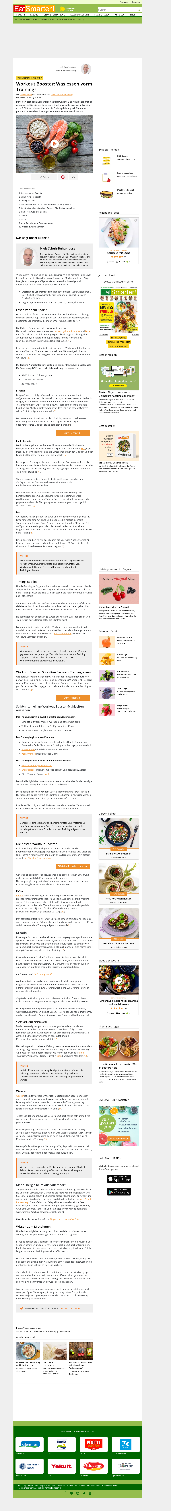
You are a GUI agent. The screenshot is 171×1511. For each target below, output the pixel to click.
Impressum (61, 1486)
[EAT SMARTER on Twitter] (84, 1493)
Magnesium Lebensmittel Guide (65, 1219)
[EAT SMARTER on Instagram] (78, 1493)
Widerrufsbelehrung (110, 1486)
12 (55, 1039)
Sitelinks (38, 1486)
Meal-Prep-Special (125, 190)
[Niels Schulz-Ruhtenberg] (54, 73)
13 (85, 1055)
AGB (53, 1486)
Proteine (75, 331)
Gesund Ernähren (24, 1331)
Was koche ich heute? (118, 898)
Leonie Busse (26, 94)
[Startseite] (34, 8)
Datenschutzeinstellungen (89, 1486)
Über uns (21, 1486)
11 (69, 925)
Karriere (29, 1486)
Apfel (47, 774)
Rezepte (34, 14)
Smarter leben (101, 14)
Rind (81, 1052)
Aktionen (120, 14)
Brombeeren (123, 671)
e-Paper (135, 334)
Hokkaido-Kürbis (125, 637)
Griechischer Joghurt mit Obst (37, 765)
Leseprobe (103, 334)
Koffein (19, 895)
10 (63, 911)
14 (60, 1108)
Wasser (20, 1095)
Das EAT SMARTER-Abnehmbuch (113, 463)
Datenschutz (72, 1486)
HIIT (83, 448)
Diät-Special (122, 156)
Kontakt (46, 1486)
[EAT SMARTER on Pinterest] (71, 1493)
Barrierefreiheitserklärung (29, 1488)
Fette (87, 331)
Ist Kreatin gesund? (43, 974)
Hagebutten (122, 705)
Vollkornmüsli (29, 753)
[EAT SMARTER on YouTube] (90, 1493)
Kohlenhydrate (62, 331)
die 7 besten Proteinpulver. (38, 858)
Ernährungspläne (125, 173)
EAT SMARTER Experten (70, 1308)
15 (45, 1139)
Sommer (20, 14)
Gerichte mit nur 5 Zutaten (118, 943)
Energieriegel (28, 769)
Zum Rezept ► (72, 433)
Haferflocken (28, 749)
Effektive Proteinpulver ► (73, 866)
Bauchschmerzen (62, 633)
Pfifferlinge (122, 654)
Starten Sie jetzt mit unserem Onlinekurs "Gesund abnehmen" (117, 394)
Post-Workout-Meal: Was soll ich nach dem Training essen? (80, 1365)
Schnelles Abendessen (118, 853)
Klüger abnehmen (79, 14)
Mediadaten (46, 1488)
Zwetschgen (122, 688)
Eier (59, 1055)
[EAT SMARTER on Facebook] (65, 1493)
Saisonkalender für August (114, 607)
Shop (132, 14)
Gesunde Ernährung (54, 14)
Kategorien (56, 1488)
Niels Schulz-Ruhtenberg (62, 94)
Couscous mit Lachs (118, 252)
